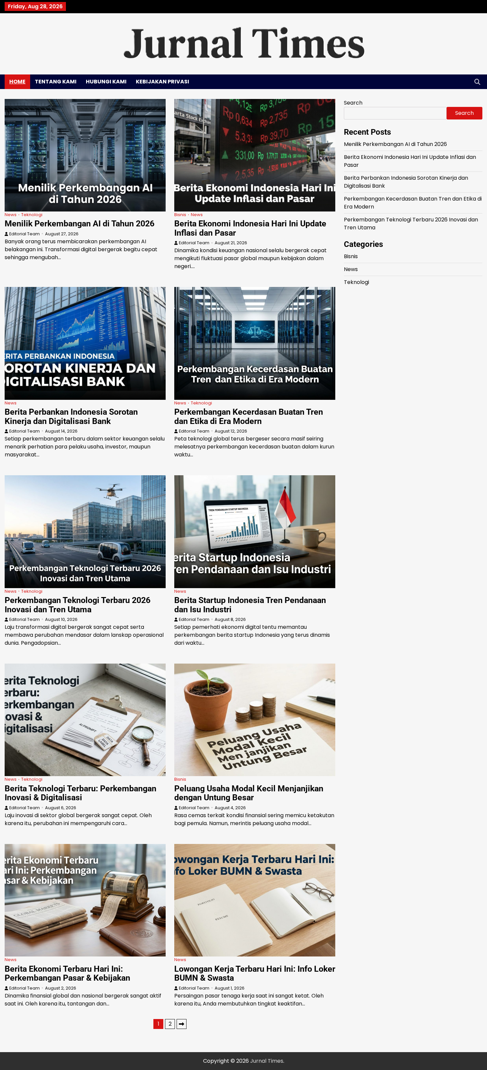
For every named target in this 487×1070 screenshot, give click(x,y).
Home (17, 81)
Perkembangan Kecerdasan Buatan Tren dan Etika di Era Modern (248, 416)
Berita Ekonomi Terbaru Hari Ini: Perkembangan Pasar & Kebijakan (67, 973)
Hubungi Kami (106, 81)
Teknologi (31, 214)
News (11, 214)
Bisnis (180, 214)
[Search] (477, 82)
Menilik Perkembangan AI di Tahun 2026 (79, 223)
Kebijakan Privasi (162, 81)
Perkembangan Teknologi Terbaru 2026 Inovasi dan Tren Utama (77, 604)
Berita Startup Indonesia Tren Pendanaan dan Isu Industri (250, 604)
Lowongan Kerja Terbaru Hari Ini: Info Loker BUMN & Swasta (254, 973)
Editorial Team (24, 234)
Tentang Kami (56, 81)
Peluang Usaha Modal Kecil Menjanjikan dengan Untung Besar (248, 793)
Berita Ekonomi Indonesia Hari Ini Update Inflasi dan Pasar (250, 228)
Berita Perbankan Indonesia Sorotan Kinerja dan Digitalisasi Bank (71, 416)
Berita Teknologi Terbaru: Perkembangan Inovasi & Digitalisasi (80, 793)
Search (353, 103)
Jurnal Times (266, 1061)
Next (182, 1024)
